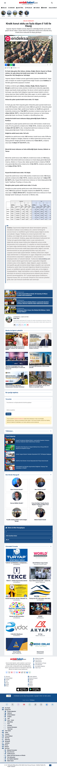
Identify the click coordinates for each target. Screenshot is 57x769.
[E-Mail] (14, 325)
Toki (7, 681)
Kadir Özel (8, 67)
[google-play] (35, 689)
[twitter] (12, 704)
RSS (9, 696)
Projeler (7, 679)
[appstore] (22, 689)
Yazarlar (7, 734)
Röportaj (7, 739)
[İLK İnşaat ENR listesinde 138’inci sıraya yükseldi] (40, 358)
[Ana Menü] (5, 3)
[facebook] (7, 704)
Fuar (8, 723)
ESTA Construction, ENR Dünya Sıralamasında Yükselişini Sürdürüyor (15, 386)
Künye (7, 685)
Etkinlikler (10, 722)
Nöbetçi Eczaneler (39, 658)
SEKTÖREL (20, 7)
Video (6, 732)
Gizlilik (7, 684)
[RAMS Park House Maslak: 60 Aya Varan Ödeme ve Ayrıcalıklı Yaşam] (40, 378)
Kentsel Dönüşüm (33, 678)
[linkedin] (52, 704)
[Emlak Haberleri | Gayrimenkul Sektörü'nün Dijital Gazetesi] (28, 3)
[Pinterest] (12, 672)
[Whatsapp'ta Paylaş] (11, 65)
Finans (7, 682)
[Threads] (24, 672)
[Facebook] (17, 325)
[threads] (41, 704)
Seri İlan (7, 737)
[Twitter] (20, 325)
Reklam (31, 684)
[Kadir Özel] (9, 319)
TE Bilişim (32, 700)
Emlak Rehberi (9, 678)
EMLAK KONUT (53, 7)
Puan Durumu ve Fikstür (40, 663)
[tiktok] (35, 704)
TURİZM (37, 7)
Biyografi (7, 741)
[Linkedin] (25, 325)
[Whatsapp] (30, 672)
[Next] (27, 672)
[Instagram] (22, 325)
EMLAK (4, 7)
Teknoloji (9, 729)
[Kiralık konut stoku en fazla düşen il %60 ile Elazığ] (28, 49)
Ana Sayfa (7, 708)
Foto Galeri (8, 730)
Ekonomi (8, 676)
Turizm (30, 681)
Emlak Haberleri (28, 21)
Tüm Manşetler (38, 664)
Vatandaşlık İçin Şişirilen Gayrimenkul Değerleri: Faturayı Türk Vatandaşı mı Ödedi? (15, 348)
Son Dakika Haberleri (40, 666)
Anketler (7, 743)
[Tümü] (50, 431)
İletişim (7, 746)
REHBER (44, 7)
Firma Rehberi (9, 736)
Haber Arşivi (38, 667)
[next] (47, 704)
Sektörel (31, 679)
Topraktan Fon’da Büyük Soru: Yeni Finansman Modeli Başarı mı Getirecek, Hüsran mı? (15, 367)
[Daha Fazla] (14, 65)
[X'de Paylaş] (8, 65)
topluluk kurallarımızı (19, 418)
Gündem (9, 725)
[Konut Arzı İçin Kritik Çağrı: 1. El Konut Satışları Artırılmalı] (40, 339)
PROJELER (29, 7)
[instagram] (18, 704)
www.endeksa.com (44, 259)
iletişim (31, 685)
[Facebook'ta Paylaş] (6, 65)
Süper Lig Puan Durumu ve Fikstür (16, 755)
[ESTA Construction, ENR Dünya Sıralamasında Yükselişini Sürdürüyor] (17, 378)
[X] (9, 672)
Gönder (8, 414)
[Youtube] (27, 325)
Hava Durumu (38, 660)
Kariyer (31, 682)
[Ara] (52, 3)
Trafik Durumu (38, 661)
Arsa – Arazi (10, 720)
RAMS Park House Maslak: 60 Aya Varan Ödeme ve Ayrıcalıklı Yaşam (39, 386)
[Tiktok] (22, 672)
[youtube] (24, 704)
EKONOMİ (12, 7)
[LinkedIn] (17, 672)
